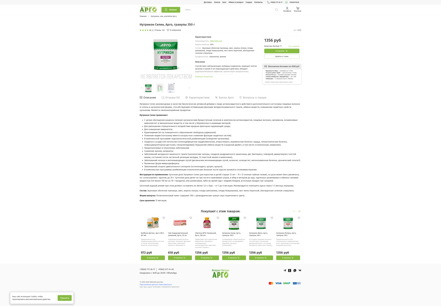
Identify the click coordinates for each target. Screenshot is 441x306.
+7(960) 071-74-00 (166, 269)
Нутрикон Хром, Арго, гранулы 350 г (231, 234)
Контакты (258, 2)
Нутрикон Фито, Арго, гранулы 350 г (258, 234)
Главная (143, 16)
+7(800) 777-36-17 (276, 2)
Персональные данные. (149, 285)
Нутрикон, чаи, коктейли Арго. (164, 16)
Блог (224, 2)
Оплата (217, 2)
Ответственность (165, 285)
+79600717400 (294, 2)
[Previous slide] (143, 54)
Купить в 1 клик (281, 56)
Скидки (249, 2)
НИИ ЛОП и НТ (216, 41)
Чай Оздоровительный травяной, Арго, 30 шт (178, 234)
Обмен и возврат (236, 2)
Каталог (173, 9)
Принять (64, 298)
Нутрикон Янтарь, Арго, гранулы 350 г (286, 234)
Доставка (208, 2)
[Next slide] (188, 54)
